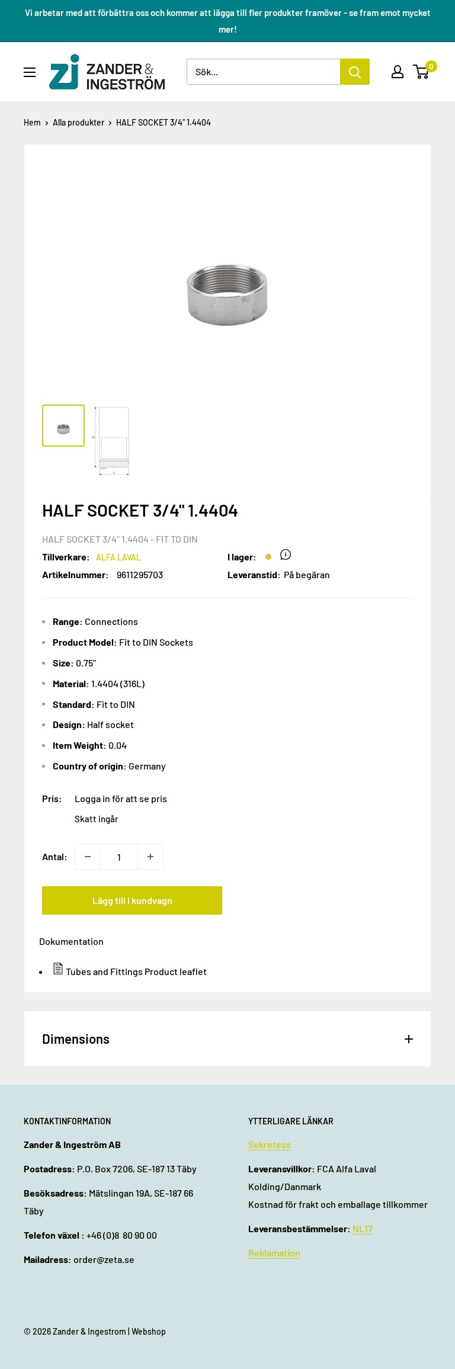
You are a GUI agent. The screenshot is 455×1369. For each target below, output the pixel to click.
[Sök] (355, 72)
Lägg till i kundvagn (132, 900)
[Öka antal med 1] (150, 856)
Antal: (55, 856)
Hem (32, 122)
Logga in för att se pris (121, 798)
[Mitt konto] (397, 71)
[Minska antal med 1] (87, 856)
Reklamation (274, 1252)
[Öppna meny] (30, 72)
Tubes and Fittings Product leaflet (136, 971)
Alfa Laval (118, 557)
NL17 (363, 1228)
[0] (421, 72)
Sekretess (269, 1144)
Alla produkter (78, 122)
